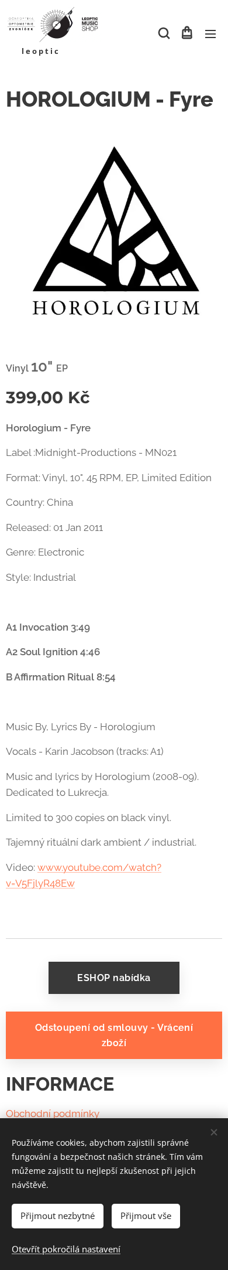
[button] (163, 33)
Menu (210, 33)
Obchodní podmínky (52, 1113)
